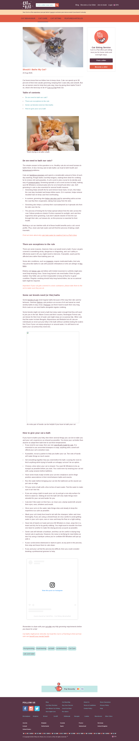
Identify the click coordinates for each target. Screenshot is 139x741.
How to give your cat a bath (35, 109)
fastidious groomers (37, 175)
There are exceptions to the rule (37, 101)
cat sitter (48, 626)
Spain (62, 726)
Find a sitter (101, 60)
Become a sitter (101, 67)
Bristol (45, 716)
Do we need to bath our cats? (36, 97)
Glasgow (76, 716)
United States (27, 729)
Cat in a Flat (52, 88)
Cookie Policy (88, 708)
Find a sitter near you (45, 5)
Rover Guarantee (105, 702)
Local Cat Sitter (67, 708)
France (81, 723)
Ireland (25, 726)
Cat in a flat (27, 5)
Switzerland (82, 726)
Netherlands (45, 726)
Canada (62, 723)
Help (101, 708)
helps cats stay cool (52, 198)
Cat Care (42, 18)
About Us (86, 702)
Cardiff (56, 716)
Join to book (102, 5)
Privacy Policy (104, 705)
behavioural (27, 170)
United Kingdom (102, 726)
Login (110, 5)
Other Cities (109, 716)
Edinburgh (67, 716)
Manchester (98, 716)
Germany (100, 723)
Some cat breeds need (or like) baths (39, 105)
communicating (34, 182)
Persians (47, 305)
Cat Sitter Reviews (51, 705)
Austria (25, 723)
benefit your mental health (39, 636)
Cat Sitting (56, 18)
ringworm (49, 261)
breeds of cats (33, 300)
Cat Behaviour (28, 18)
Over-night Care (51, 711)
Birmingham (26, 716)
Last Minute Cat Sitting (53, 708)
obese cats (36, 271)
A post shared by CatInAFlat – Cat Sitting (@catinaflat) (52, 616)
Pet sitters (65, 711)
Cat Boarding (66, 702)
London (86, 716)
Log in (52, 12)
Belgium (44, 723)
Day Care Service (67, 705)
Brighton (35, 716)
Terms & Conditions (90, 705)
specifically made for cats (63, 445)
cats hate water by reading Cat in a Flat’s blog (59, 235)
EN (117, 5)
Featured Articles (74, 18)
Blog (77, 5)
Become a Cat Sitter (88, 5)
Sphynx (40, 302)
